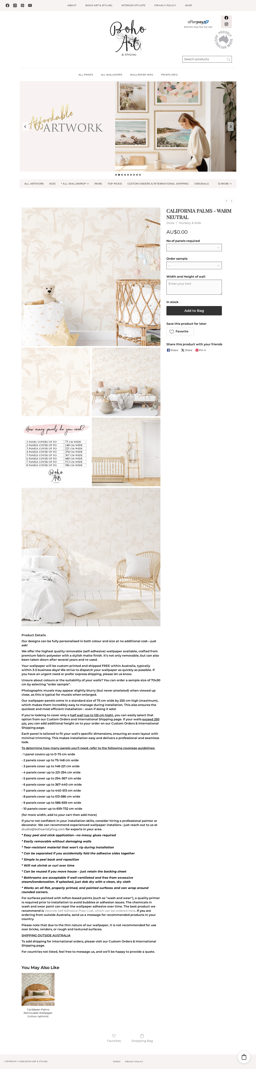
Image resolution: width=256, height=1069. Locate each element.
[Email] (30, 5)
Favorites (114, 1041)
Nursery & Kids (190, 223)
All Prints (86, 74)
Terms (116, 1061)
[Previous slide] (25, 126)
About (71, 5)
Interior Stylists (133, 5)
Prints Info (169, 74)
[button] (224, 184)
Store (170, 223)
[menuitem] (226, 201)
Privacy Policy (165, 5)
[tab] (116, 175)
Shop (188, 5)
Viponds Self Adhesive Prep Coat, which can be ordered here (90, 911)
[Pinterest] (22, 5)
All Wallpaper (111, 74)
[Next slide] (231, 126)
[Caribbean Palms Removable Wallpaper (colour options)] (38, 989)
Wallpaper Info (141, 74)
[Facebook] (7, 5)
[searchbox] (207, 59)
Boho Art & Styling (98, 5)
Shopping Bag (142, 1041)
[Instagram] (15, 5)
